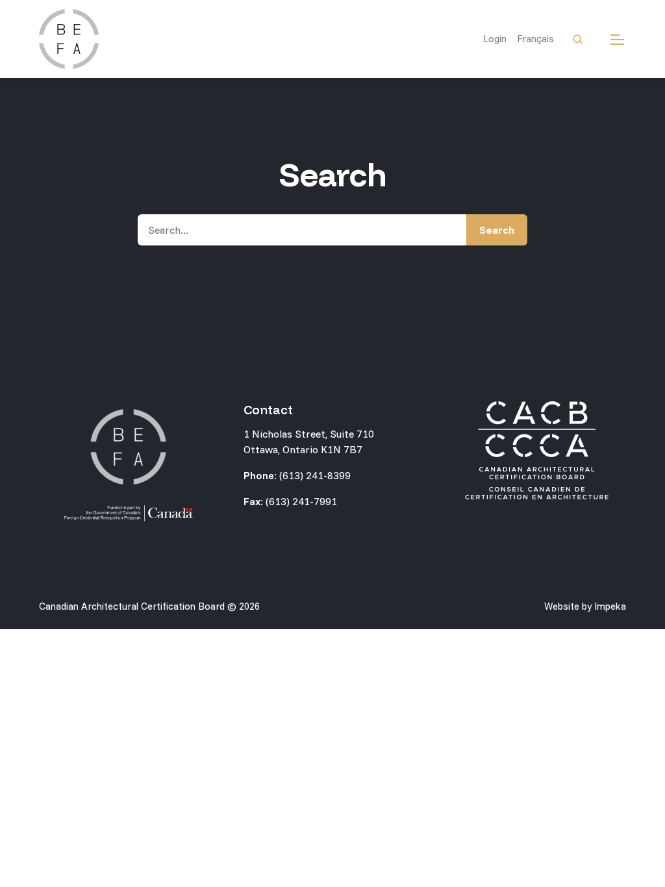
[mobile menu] (617, 39)
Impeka (610, 606)
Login (495, 38)
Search (496, 229)
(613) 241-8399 (315, 475)
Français (535, 38)
